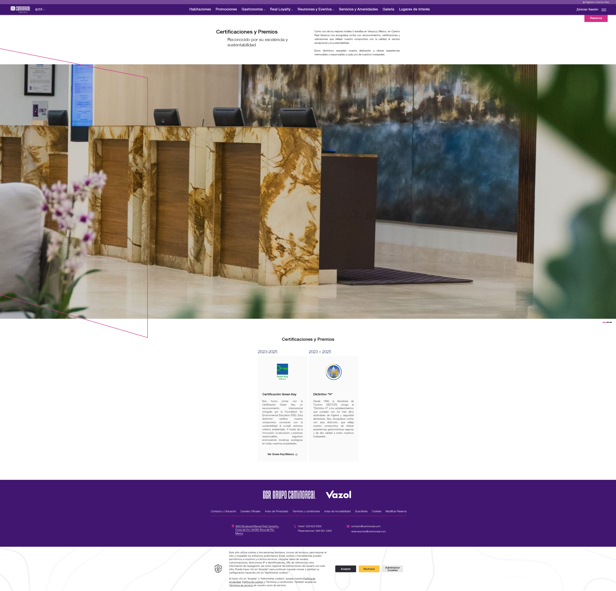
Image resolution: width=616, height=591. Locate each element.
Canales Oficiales (250, 511)
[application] (308, 569)
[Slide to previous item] (5, 193)
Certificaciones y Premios (247, 32)
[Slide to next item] (611, 193)
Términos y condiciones (306, 511)
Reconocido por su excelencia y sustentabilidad (257, 42)
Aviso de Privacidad (276, 511)
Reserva (596, 18)
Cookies (376, 511)
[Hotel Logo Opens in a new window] (289, 498)
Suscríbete (361, 511)
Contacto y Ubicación (223, 511)
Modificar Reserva (396, 511)
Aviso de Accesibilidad (337, 511)
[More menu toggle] (603, 10)
